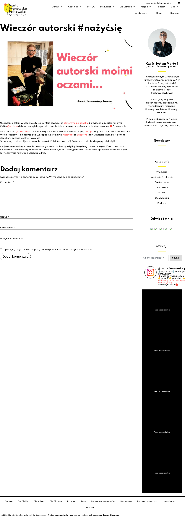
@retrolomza (23, 131)
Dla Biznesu (126, 6)
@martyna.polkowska (76, 123)
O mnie (55, 6)
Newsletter (169, 501)
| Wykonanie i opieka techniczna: (77, 515)
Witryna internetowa (11, 239)
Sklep (159, 13)
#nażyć (89, 131)
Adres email (7, 228)
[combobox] (155, 258)
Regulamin (126, 501)
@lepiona (12, 126)
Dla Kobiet (105, 6)
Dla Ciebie (23, 501)
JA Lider (162, 192)
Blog (173, 6)
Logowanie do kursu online (158, 3)
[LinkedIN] (172, 229)
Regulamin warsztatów (103, 501)
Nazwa (4, 217)
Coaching (73, 6)
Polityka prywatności (147, 501)
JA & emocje (162, 182)
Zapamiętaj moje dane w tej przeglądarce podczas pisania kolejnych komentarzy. (47, 249)
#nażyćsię (68, 134)
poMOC (91, 6)
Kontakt (174, 13)
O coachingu (162, 198)
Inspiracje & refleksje (162, 177)
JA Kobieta (162, 187)
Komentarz (7, 182)
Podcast (161, 6)
